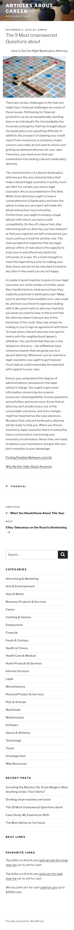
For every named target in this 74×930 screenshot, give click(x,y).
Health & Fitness (17, 648)
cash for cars (48, 887)
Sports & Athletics (18, 732)
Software (12, 725)
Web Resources (16, 763)
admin (42, 29)
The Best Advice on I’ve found (25, 822)
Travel (10, 748)
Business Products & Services (26, 601)
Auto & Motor (15, 594)
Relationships (15, 717)
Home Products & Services (24, 663)
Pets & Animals (16, 702)
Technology (13, 740)
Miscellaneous (15, 686)
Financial (19, 486)
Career (10, 609)
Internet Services (17, 671)
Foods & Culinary (17, 640)
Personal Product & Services (25, 694)
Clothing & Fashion (18, 617)
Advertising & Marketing (22, 578)
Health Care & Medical (21, 655)
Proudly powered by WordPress (25, 921)
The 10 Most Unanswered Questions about (34, 807)
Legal (9, 679)
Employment (14, 625)
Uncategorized (15, 756)
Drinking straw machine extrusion (28, 799)
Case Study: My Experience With (27, 815)
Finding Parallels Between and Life (29, 457)
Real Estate (13, 709)
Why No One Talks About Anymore (29, 466)
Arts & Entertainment (20, 586)
